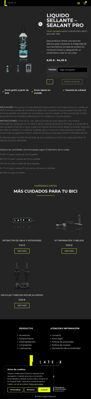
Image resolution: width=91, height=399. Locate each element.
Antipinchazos (60, 31)
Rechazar (31, 390)
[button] (79, 3)
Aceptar (44, 390)
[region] (28, 380)
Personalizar (15, 390)
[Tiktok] (53, 377)
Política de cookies (36, 384)
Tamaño (52, 69)
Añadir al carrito (72, 81)
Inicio (49, 31)
